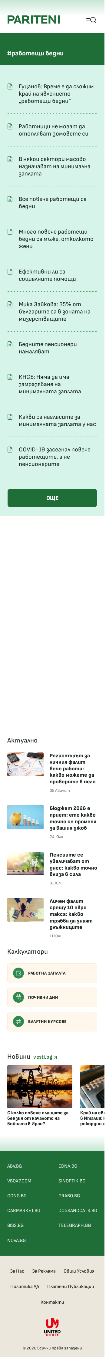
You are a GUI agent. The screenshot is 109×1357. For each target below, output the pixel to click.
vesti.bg (43, 1057)
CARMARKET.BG (23, 1211)
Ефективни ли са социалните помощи (47, 275)
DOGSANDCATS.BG (77, 1211)
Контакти (52, 1302)
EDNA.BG (67, 1166)
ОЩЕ (52, 498)
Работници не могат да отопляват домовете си (53, 130)
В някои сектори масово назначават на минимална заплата (55, 166)
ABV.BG (14, 1166)
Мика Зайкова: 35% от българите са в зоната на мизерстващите (55, 312)
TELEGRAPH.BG (74, 1225)
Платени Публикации (70, 1287)
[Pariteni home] (34, 19)
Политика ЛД (24, 1287)
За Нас (17, 1271)
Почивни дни (43, 997)
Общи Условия (79, 1271)
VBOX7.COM (19, 1181)
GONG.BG (17, 1196)
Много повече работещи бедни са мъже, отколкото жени (56, 239)
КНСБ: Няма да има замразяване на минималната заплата (50, 384)
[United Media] (52, 1327)
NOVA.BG (16, 1241)
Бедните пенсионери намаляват (48, 348)
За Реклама (44, 1271)
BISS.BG (15, 1225)
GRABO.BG (69, 1196)
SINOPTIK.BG (71, 1181)
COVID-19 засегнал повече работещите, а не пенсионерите (55, 457)
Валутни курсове (47, 1021)
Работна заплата (47, 973)
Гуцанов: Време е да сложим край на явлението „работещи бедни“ (56, 94)
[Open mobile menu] (91, 20)
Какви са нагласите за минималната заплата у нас (57, 420)
